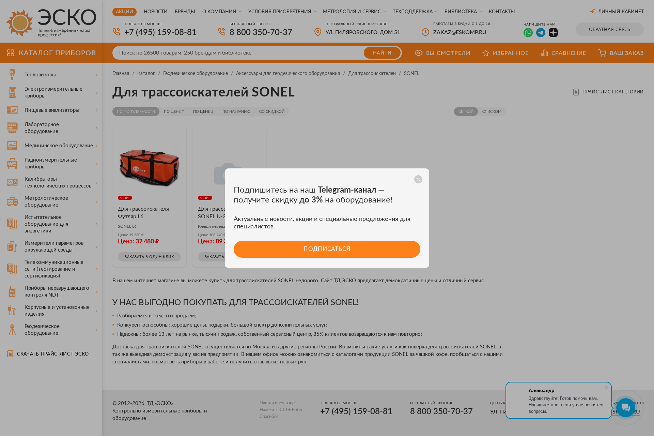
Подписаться (326, 249)
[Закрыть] (418, 179)
